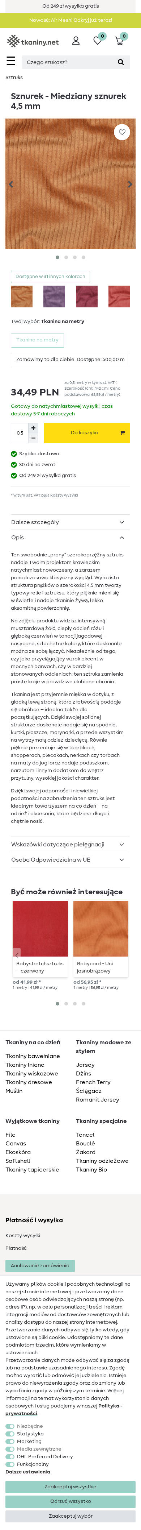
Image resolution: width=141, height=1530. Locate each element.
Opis (17, 537)
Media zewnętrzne (39, 1449)
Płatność (16, 1248)
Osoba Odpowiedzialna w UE (50, 860)
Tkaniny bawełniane (32, 1056)
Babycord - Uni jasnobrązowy (95, 967)
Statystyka (30, 1433)
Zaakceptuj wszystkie (70, 1486)
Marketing (29, 1441)
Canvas (15, 1144)
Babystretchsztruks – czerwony (40, 967)
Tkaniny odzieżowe (102, 1161)
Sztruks (14, 77)
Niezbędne (30, 1426)
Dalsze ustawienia (27, 1472)
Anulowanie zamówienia (40, 1265)
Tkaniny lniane (24, 1065)
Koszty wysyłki (22, 1235)
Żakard (85, 1152)
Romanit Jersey (97, 1100)
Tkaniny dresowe (28, 1082)
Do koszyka (84, 432)
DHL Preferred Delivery (45, 1456)
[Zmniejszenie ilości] (33, 438)
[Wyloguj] (76, 40)
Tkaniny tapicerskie (32, 1170)
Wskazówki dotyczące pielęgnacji (57, 844)
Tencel (85, 1135)
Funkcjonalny (33, 1464)
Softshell (17, 1161)
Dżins (83, 1074)
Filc (10, 1135)
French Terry (93, 1082)
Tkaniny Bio (91, 1170)
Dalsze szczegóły (35, 522)
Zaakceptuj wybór (71, 1516)
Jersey (85, 1065)
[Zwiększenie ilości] (33, 428)
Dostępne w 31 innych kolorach (50, 276)
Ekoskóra (18, 1152)
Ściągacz (89, 1091)
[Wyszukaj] (121, 62)
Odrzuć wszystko (70, 1501)
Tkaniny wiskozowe (31, 1074)
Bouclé (85, 1144)
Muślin (13, 1091)
